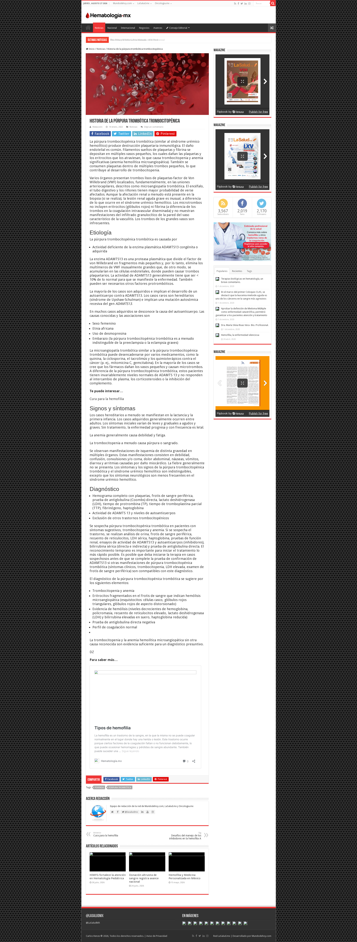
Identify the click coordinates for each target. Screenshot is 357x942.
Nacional (112, 27)
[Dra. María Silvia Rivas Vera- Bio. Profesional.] (217, 325)
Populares (222, 271)
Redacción (97, 127)
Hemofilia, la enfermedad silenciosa (240, 335)
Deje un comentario (153, 127)
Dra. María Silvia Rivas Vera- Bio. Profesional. (244, 325)
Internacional (128, 27)
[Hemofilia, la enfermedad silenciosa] (217, 335)
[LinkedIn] (245, 3)
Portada (99, 787)
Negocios (144, 27)
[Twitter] (241, 3)
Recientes (237, 271)
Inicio (88, 27)
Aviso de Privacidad (156, 936)
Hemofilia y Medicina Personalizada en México (184, 876)
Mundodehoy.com (122, 3)
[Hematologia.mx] (108, 14)
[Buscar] (273, 3)
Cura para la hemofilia (107, 399)
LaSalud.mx (143, 3)
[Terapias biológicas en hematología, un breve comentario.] (217, 279)
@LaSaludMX (94, 916)
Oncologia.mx (162, 3)
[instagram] (249, 3)
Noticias (99, 27)
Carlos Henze (93, 936)
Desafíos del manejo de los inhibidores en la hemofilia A (185, 836)
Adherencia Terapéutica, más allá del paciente (133, 39)
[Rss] (235, 3)
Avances (157, 27)
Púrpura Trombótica (120, 787)
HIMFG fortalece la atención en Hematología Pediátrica (108, 876)
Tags (249, 271)
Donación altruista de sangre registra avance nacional (144, 878)
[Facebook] (238, 3)
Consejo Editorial (178, 27)
